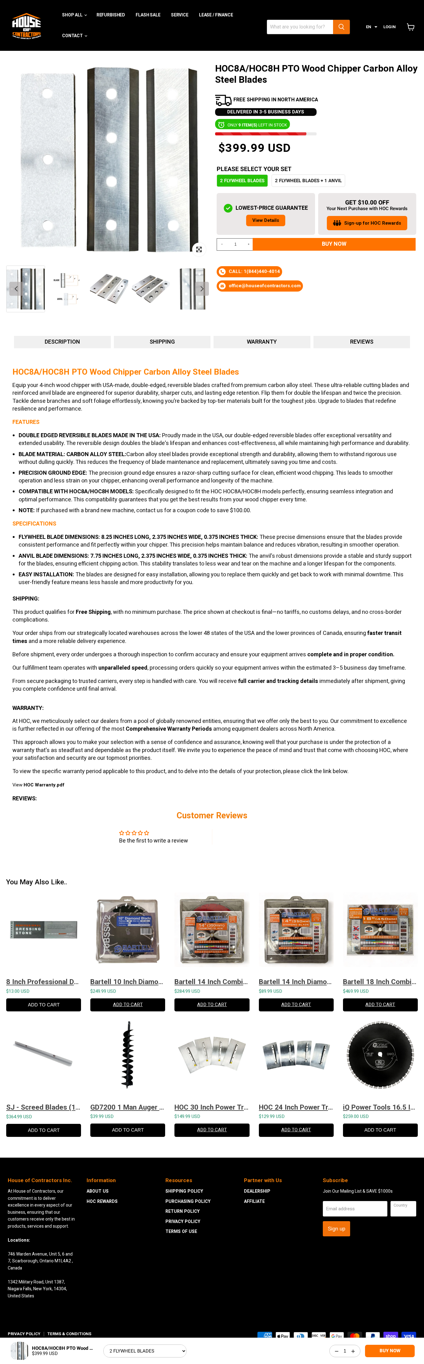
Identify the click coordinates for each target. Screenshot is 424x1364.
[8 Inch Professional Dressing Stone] (43, 932)
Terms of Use (181, 1231)
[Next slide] (202, 289)
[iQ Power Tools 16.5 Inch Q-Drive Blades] (380, 1058)
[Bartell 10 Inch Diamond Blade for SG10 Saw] (127, 932)
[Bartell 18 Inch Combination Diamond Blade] (380, 932)
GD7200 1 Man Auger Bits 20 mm (127, 1107)
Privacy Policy (182, 1221)
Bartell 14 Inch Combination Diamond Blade (211, 982)
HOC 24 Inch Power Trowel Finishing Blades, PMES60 (296, 1107)
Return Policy (182, 1211)
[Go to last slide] (16, 289)
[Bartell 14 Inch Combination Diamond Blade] (211, 932)
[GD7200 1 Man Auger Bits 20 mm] (127, 1058)
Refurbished (111, 14)
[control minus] (221, 244)
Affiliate (254, 1201)
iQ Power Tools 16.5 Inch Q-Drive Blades (380, 1107)
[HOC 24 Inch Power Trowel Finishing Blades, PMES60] (296, 1058)
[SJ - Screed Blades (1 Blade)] (43, 1058)
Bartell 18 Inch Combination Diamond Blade (380, 982)
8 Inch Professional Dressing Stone (43, 982)
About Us (98, 1191)
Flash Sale (148, 14)
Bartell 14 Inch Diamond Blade (296, 982)
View (38, 784)
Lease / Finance (216, 14)
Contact (73, 35)
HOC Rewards (102, 1201)
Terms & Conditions (69, 1334)
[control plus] (249, 244)
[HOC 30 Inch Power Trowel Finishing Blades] (211, 1058)
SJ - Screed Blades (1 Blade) (43, 1107)
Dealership (257, 1191)
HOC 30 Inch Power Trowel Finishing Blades (211, 1107)
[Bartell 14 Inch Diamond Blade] (296, 932)
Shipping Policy (184, 1191)
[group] (25, 289)
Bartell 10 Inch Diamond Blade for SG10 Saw (127, 982)
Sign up (336, 1229)
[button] (371, 27)
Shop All (72, 14)
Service (179, 14)
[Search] (341, 27)
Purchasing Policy (187, 1201)
